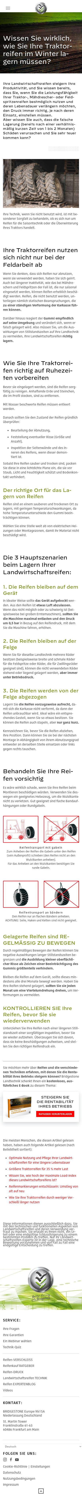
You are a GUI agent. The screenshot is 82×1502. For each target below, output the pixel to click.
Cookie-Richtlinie (15, 1466)
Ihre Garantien (13, 1335)
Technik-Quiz (12, 1347)
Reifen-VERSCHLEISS (18, 1360)
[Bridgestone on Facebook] (11, 1460)
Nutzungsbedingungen (19, 1478)
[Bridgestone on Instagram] (5, 1460)
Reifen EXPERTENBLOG (19, 1384)
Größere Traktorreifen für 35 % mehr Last (38, 1169)
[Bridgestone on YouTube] (17, 1460)
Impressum (11, 1484)
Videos (8, 1390)
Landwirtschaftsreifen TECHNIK (25, 1378)
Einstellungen (40, 1466)
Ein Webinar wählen (17, 1341)
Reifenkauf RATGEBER (18, 1366)
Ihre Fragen (11, 1329)
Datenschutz (12, 1472)
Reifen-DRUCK (13, 1372)
